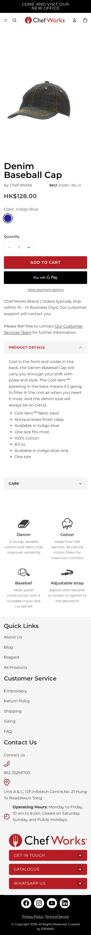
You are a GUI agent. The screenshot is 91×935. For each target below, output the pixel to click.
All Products (15, 667)
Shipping (13, 711)
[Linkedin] (64, 903)
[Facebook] (26, 903)
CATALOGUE (27, 869)
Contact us (14, 754)
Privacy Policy (32, 916)
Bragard (11, 657)
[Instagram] (39, 903)
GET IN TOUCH (29, 855)
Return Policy (17, 701)
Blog (8, 647)
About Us (13, 637)
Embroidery (15, 690)
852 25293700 (17, 772)
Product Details (27, 347)
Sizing (10, 721)
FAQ (8, 731)
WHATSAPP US (30, 883)
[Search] (14, 20)
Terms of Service (57, 916)
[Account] (74, 20)
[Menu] (5, 20)
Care (14, 483)
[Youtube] (52, 903)
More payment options (46, 289)
